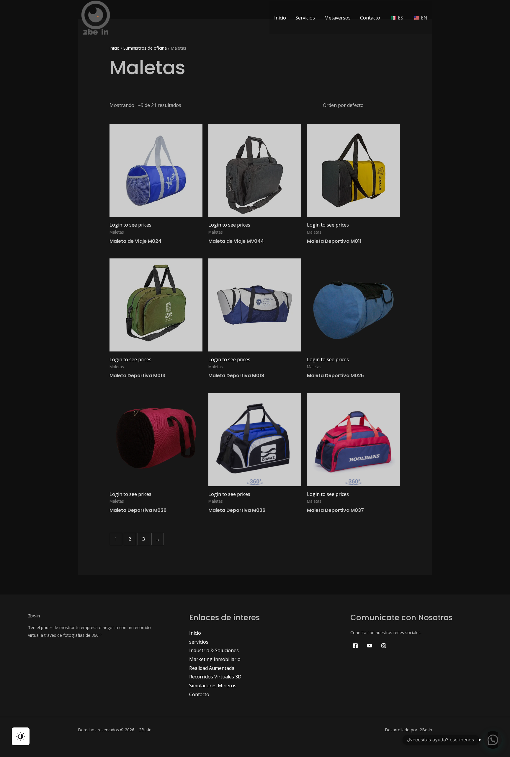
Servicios (305, 17)
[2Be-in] (95, 17)
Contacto (370, 17)
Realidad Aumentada (211, 668)
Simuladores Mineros (212, 685)
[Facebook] (355, 646)
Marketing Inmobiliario (215, 659)
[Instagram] (384, 646)
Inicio (280, 17)
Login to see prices (130, 225)
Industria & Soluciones (214, 650)
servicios (198, 642)
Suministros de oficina (145, 48)
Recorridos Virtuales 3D (215, 676)
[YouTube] (369, 646)
